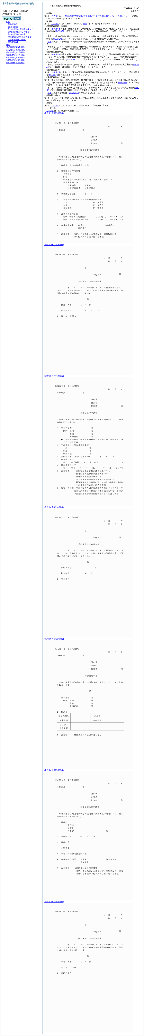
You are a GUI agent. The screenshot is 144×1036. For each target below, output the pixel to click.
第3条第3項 (74, 93)
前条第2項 (55, 72)
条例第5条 (55, 29)
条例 (85, 23)
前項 (49, 41)
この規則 (55, 16)
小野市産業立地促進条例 (97, 16)
